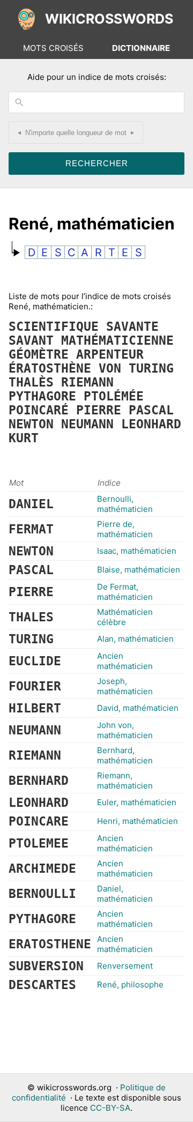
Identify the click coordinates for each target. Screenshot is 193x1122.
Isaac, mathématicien (136, 551)
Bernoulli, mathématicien (125, 504)
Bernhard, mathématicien (125, 755)
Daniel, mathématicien (125, 893)
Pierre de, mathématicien (125, 529)
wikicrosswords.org (74, 1087)
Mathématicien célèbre (125, 617)
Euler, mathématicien (136, 802)
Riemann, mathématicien (125, 780)
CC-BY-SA (110, 1108)
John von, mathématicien (125, 730)
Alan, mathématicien (135, 639)
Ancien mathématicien (125, 661)
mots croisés (53, 48)
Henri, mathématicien (137, 821)
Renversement (125, 966)
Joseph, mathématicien (125, 686)
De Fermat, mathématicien (125, 592)
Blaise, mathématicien (138, 569)
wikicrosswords (109, 19)
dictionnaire (141, 48)
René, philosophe (130, 984)
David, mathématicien (138, 708)
